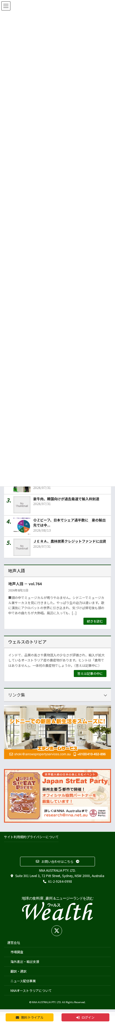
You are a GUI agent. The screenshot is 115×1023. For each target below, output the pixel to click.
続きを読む (95, 621)
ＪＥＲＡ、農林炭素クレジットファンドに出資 (69, 541)
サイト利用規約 (15, 836)
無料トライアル (32, 1017)
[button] (57, 861)
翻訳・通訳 (18, 971)
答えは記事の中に (90, 673)
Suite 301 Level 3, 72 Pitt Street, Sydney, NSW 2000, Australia (59, 875)
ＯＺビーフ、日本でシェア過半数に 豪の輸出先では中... (69, 522)
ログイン (87, 1017)
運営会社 (13, 942)
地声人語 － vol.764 (25, 583)
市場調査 (16, 952)
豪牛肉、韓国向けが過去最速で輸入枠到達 (66, 498)
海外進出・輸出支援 (24, 961)
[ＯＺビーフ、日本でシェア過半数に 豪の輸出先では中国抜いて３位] (23, 526)
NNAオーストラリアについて (31, 990)
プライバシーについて (42, 836)
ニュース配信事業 (23, 980)
